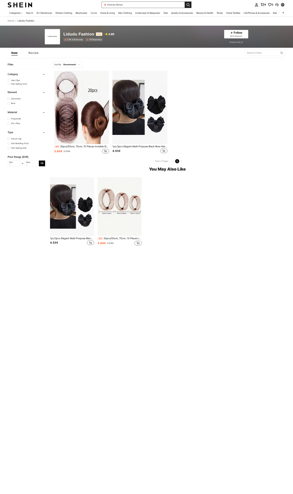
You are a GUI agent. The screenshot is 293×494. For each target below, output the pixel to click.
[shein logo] (20, 4)
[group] (26, 80)
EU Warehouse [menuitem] (44, 13)
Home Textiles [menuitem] (233, 13)
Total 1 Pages (161, 161)
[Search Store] (281, 52)
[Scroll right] (283, 13)
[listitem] (74, 39)
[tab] (14, 52)
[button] (277, 5)
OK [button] (42, 163)
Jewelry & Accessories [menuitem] (182, 13)
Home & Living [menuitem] (107, 13)
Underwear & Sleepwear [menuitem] (147, 13)
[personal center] (257, 5)
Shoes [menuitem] (220, 13)
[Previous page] (173, 161)
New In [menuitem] (29, 13)
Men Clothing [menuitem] (125, 13)
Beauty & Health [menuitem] (204, 13)
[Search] (188, 5)
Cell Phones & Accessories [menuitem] (257, 13)
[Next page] (181, 161)
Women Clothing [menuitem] (63, 13)
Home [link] (11, 20)
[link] (263, 5)
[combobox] (68, 64)
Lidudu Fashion (78, 34)
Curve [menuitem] (94, 13)
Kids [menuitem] (166, 13)
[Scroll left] (279, 13)
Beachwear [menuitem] (81, 13)
